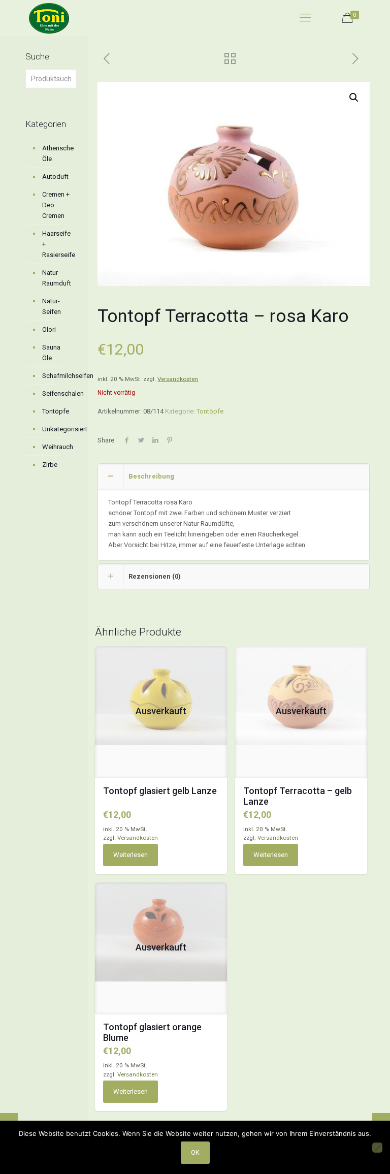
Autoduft (55, 176)
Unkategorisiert (57, 429)
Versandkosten (177, 379)
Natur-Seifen (51, 306)
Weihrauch (57, 447)
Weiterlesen (130, 855)
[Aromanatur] (49, 18)
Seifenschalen (57, 393)
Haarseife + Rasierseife (57, 244)
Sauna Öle (51, 352)
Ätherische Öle (57, 153)
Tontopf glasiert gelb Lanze (160, 790)
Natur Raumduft (56, 278)
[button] (354, 97)
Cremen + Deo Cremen (56, 205)
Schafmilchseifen (57, 375)
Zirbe (49, 464)
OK (195, 1152)
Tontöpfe (210, 411)
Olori (49, 329)
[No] (377, 1148)
